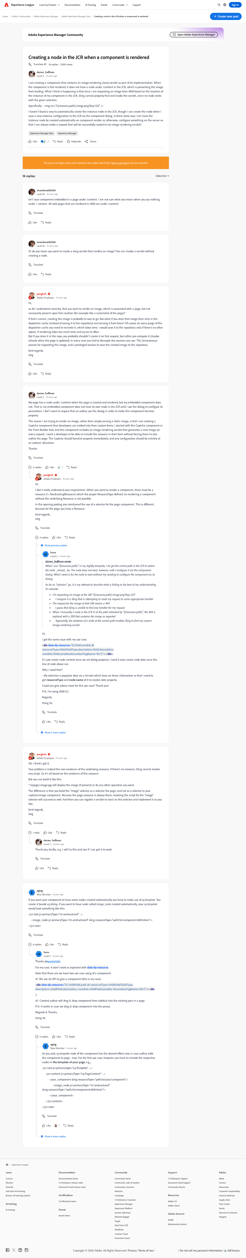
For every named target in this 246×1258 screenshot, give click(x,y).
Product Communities (21, 16)
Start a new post (119, 162)
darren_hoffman (45, 72)
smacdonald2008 (46, 190)
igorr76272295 (53, 961)
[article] (95, 206)
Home (5, 16)
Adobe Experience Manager (46, 16)
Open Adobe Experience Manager (196, 34)
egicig (40, 890)
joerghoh (41, 293)
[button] (226, 16)
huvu (53, 552)
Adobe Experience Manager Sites (76, 16)
